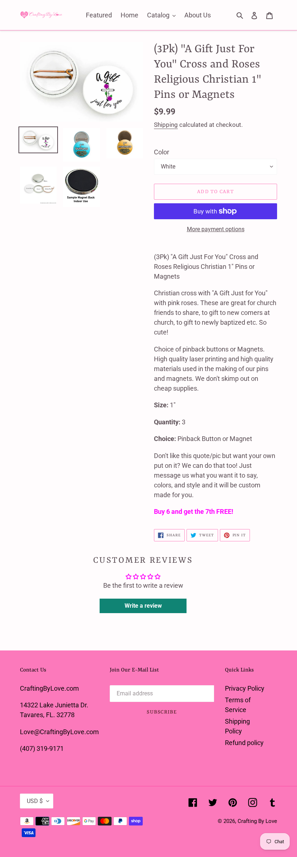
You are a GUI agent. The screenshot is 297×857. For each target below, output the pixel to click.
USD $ (35, 801)
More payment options (215, 229)
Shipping (166, 124)
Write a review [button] (143, 605)
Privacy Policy (244, 688)
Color (161, 152)
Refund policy (244, 742)
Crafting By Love (257, 821)
